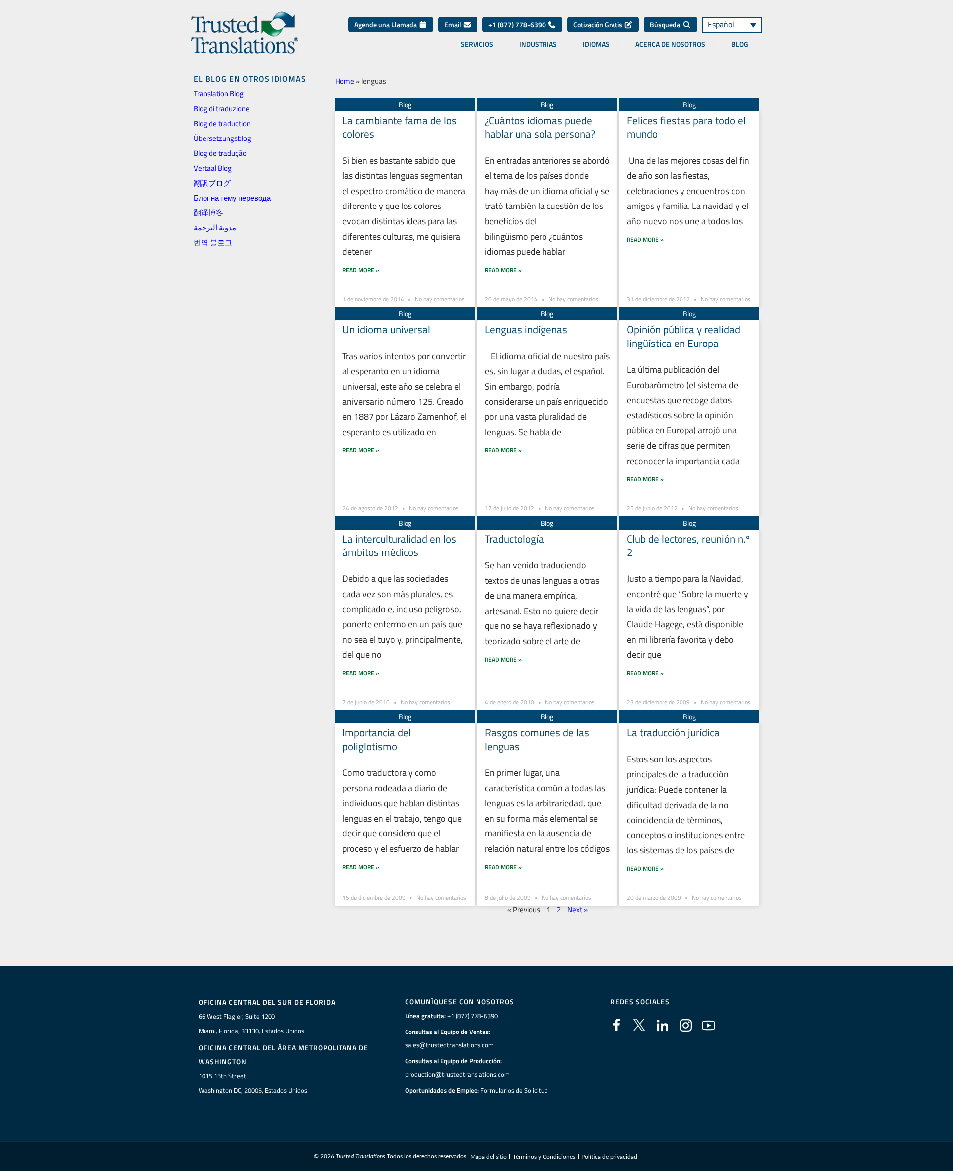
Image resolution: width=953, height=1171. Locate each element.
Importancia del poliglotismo (376, 739)
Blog (739, 44)
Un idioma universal (386, 329)
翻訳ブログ (212, 183)
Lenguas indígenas (526, 329)
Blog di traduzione (222, 108)
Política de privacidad (609, 1157)
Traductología (514, 539)
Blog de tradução (220, 153)
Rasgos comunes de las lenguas (537, 739)
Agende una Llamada (386, 24)
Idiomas (596, 44)
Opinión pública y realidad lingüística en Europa (683, 335)
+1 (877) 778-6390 (517, 24)
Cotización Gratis (598, 24)
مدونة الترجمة (215, 227)
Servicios (477, 44)
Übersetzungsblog (222, 138)
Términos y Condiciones (544, 1157)
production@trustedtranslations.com (457, 1074)
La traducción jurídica (673, 732)
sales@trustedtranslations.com (449, 1045)
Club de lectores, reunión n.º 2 (688, 545)
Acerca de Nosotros (670, 44)
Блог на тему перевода (232, 198)
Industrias (538, 44)
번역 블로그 (213, 242)
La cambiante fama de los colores (399, 126)
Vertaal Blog (213, 168)
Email (453, 24)
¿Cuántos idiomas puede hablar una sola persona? (540, 126)
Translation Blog (219, 93)
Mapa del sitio (488, 1157)
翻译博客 (208, 212)
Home (344, 81)
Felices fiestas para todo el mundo (686, 126)
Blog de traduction (222, 123)
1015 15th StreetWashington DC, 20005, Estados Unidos (253, 1083)
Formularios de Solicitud (514, 1090)
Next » (577, 909)
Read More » (360, 270)
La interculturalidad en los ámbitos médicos (399, 545)
